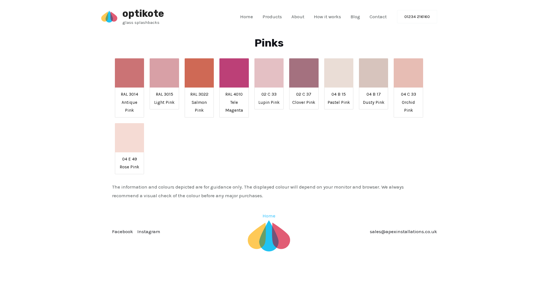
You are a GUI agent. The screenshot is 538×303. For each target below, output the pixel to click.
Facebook (122, 231)
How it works (327, 16)
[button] (417, 16)
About (297, 16)
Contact (378, 16)
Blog (355, 16)
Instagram (148, 231)
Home (246, 16)
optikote (143, 13)
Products (272, 16)
